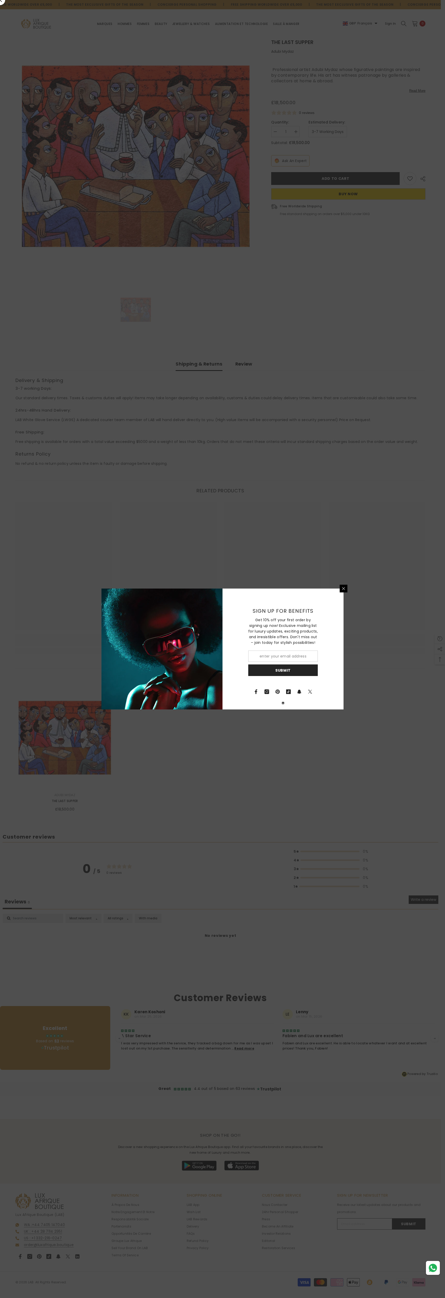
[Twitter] (310, 691)
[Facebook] (256, 691)
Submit (283, 670)
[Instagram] (266, 691)
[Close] (343, 588)
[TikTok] (288, 691)
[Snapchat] (299, 691)
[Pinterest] (277, 691)
